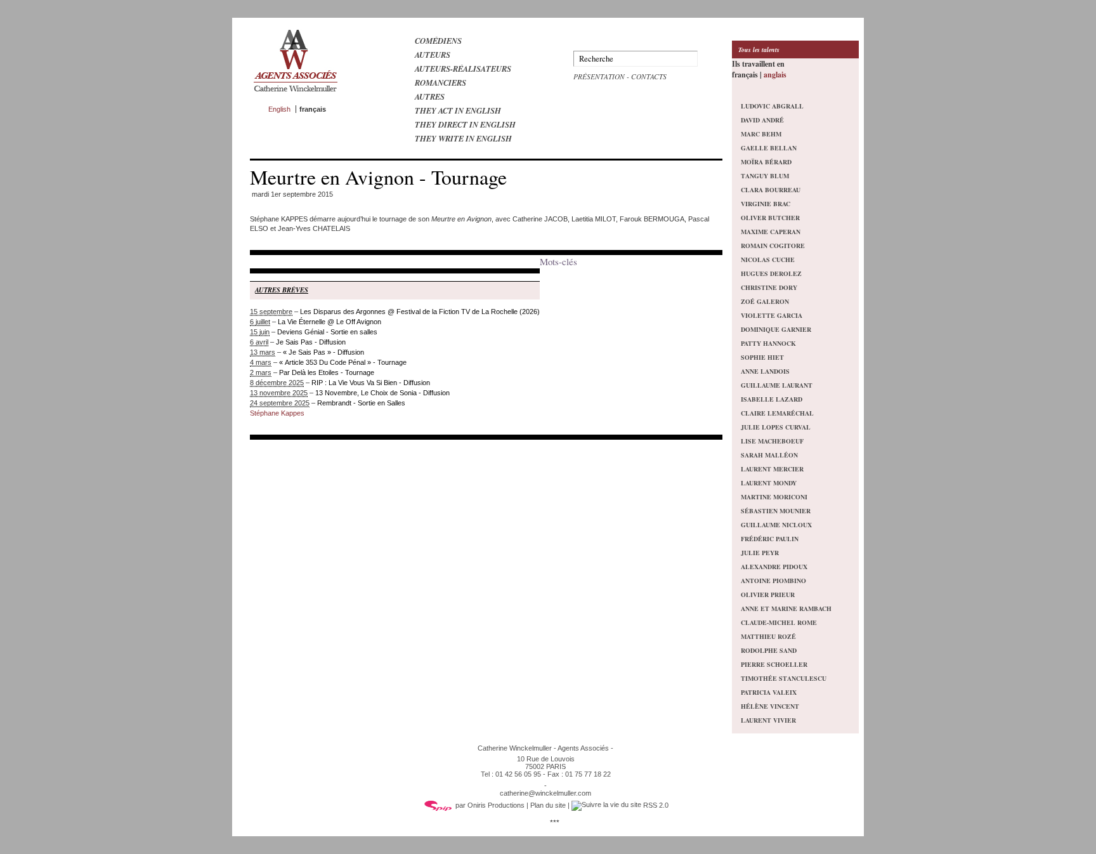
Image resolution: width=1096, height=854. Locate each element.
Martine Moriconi (774, 496)
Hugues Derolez (771, 273)
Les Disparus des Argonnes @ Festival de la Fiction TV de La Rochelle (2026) (420, 311)
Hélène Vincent (770, 706)
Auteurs (432, 54)
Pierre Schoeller (774, 664)
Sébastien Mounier (776, 510)
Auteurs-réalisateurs (463, 68)
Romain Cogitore (773, 245)
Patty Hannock (768, 343)
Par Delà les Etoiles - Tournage (326, 372)
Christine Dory (769, 287)
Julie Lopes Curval (776, 427)
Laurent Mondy (769, 482)
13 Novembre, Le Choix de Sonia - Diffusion (382, 393)
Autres (430, 96)
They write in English (463, 138)
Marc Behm (761, 133)
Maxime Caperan (770, 231)
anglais (775, 74)
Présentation (599, 76)
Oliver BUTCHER (770, 217)
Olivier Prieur (768, 594)
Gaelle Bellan (769, 147)
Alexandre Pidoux (774, 566)
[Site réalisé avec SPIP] (438, 805)
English (279, 109)
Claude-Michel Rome (779, 622)
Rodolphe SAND (769, 650)
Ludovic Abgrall (772, 106)
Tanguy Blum (765, 175)
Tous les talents (759, 49)
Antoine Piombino (773, 580)
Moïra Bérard (766, 161)
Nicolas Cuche (768, 259)
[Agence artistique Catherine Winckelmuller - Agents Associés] (295, 94)
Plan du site (548, 805)
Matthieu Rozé (768, 636)
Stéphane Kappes (277, 413)
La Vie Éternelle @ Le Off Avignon (329, 321)
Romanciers (440, 82)
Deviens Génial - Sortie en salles (327, 332)
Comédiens (438, 40)
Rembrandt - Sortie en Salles (361, 403)
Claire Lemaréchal (777, 413)
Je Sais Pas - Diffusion (311, 342)
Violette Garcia (771, 315)
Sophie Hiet (762, 357)
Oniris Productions (496, 805)
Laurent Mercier (772, 468)
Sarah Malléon (769, 454)
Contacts (649, 76)
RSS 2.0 (655, 805)
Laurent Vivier (768, 720)
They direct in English (465, 124)
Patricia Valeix (769, 692)
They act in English (458, 110)
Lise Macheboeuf (772, 441)
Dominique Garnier (776, 329)
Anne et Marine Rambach (786, 608)
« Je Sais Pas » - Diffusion (323, 352)
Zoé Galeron (765, 301)
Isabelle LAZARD (771, 399)
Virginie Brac (765, 203)
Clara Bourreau (770, 189)
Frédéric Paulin (770, 538)
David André (762, 119)
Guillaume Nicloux (776, 524)
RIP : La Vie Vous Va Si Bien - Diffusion (370, 382)
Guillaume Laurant (776, 385)
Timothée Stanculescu (783, 678)
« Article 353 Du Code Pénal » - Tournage (343, 362)
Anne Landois (765, 371)
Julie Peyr (760, 552)
